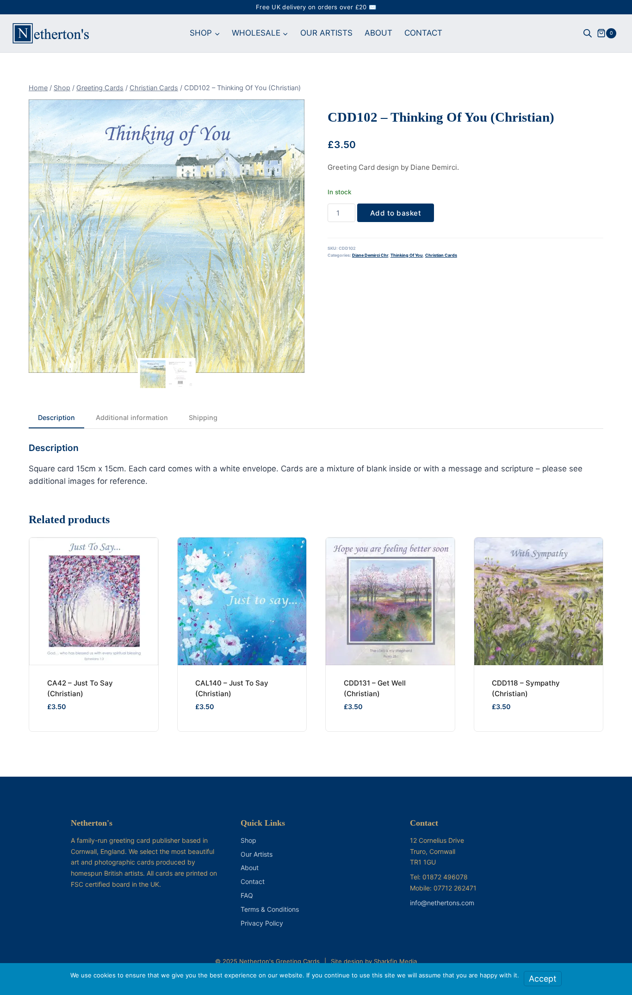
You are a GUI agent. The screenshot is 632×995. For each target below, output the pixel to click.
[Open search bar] (587, 33)
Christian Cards (441, 255)
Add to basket (395, 213)
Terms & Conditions (270, 909)
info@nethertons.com (442, 903)
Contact (253, 881)
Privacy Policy (262, 923)
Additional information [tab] (132, 417)
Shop (248, 840)
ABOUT (378, 32)
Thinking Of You (406, 255)
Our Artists (257, 854)
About (250, 867)
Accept (543, 978)
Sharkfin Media (395, 961)
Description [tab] (56, 417)
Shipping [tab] (203, 417)
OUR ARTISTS (326, 32)
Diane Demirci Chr (370, 255)
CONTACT (423, 32)
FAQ (247, 895)
